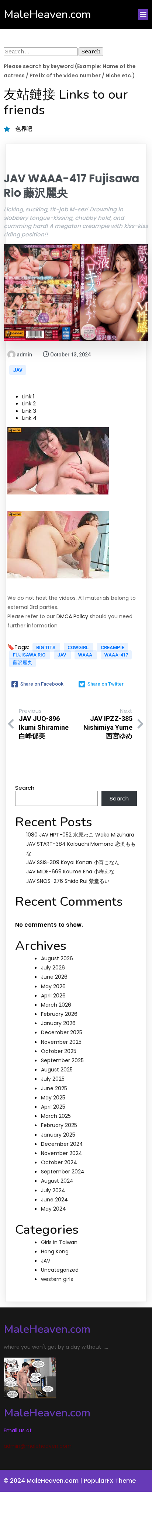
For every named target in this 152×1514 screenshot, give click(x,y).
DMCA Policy (72, 616)
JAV (18, 370)
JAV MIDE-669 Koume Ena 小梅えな (70, 871)
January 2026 (58, 1023)
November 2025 (61, 1042)
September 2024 (62, 1171)
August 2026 (57, 958)
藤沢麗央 (22, 662)
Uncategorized (60, 1270)
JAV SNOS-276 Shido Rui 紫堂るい (68, 881)
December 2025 (61, 1032)
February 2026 (59, 1014)
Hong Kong (55, 1251)
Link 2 (29, 403)
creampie (112, 647)
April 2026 (53, 995)
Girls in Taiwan (59, 1242)
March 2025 (56, 1116)
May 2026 (53, 986)
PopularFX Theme (110, 1480)
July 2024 (53, 1190)
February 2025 (59, 1125)
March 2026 (56, 1004)
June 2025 (54, 1088)
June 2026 (54, 976)
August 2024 (57, 1180)
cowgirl (79, 647)
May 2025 (53, 1097)
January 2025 (58, 1134)
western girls (57, 1279)
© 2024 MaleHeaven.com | (44, 1480)
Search (24, 788)
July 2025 (53, 1078)
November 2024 (61, 1153)
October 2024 (59, 1162)
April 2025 (53, 1106)
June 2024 (54, 1199)
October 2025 (58, 1051)
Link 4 (29, 418)
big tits (46, 647)
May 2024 (53, 1208)
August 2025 (57, 1069)
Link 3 (29, 411)
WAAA (85, 655)
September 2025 (62, 1060)
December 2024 (62, 1144)
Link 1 (28, 396)
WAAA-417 (116, 655)
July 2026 (53, 967)
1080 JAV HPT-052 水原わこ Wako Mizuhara (80, 834)
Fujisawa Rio (29, 655)
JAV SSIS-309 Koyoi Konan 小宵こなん (73, 862)
